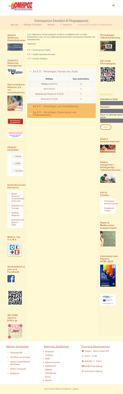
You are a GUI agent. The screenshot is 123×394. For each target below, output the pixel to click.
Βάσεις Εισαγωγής (18, 369)
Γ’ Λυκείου (66, 25)
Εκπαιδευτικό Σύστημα (16, 207)
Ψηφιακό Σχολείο (52, 362)
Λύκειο (51, 25)
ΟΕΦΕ (47, 359)
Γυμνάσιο (19, 171)
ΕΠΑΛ (17, 163)
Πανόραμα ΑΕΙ (16, 352)
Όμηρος (76, 389)
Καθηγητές (14, 373)
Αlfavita (48, 380)
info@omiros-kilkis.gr (94, 366)
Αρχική (14, 25)
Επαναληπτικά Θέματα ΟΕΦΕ (16, 222)
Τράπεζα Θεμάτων (15, 214)
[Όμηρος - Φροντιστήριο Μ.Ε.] (21, 8)
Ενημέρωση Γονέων (109, 209)
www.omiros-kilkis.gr (93, 371)
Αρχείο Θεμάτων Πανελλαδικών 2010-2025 (16, 197)
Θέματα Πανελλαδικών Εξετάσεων (20, 363)
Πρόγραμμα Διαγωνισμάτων (109, 202)
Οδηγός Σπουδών (33, 25)
